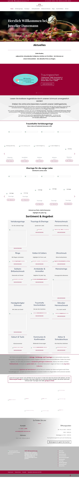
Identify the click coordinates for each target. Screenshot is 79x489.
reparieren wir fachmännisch (27, 369)
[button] (4, 154)
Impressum (10, 472)
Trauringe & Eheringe (39, 221)
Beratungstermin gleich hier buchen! (59, 442)
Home (11, 8)
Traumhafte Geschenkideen (39, 304)
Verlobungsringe (19, 8)
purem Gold (30, 364)
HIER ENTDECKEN (47, 84)
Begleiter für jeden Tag (39, 275)
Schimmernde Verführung (61, 225)
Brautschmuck (62, 454)
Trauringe (26, 8)
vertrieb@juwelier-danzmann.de (22, 431)
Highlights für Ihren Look (39, 257)
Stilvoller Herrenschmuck (61, 304)
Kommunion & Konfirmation (39, 338)
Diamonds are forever (17, 275)
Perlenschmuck (61, 221)
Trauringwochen (50, 74)
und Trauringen (47, 357)
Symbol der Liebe (39, 225)
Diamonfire (61, 466)
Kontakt (24, 472)
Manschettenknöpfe (64, 457)
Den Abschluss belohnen (61, 343)
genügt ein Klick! (49, 380)
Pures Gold (61, 452)
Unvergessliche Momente (61, 275)
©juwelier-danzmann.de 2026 (34, 472)
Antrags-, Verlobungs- (36, 357)
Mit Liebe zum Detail (17, 309)
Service (66, 8)
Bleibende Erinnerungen (39, 343)
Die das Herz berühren (39, 309)
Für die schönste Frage (18, 225)
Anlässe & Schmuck (45, 8)
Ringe (53, 8)
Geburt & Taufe (17, 337)
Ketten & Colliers (39, 253)
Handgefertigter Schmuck (18, 304)
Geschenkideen (59, 8)
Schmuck (61, 451)
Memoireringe (61, 269)
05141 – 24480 (24, 428)
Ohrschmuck (61, 253)
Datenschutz (18, 472)
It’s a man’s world (61, 309)
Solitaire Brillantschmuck (17, 270)
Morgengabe (62, 459)
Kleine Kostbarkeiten (61, 257)
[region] (39, 154)
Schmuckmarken (36, 8)
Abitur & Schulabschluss (61, 338)
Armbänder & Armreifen (39, 270)
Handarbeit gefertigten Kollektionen (42, 361)
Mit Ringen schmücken (18, 257)
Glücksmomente (17, 343)
